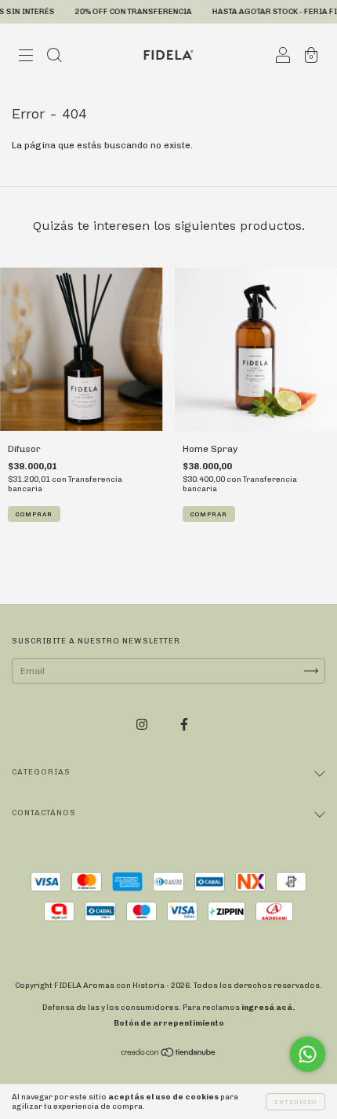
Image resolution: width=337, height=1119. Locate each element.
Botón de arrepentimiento (169, 1023)
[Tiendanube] (169, 1054)
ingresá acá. (268, 1007)
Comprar (34, 514)
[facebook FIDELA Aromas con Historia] (184, 724)
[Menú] (26, 57)
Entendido (295, 1102)
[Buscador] (54, 57)
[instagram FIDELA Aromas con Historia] (143, 724)
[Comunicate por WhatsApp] (307, 1054)
